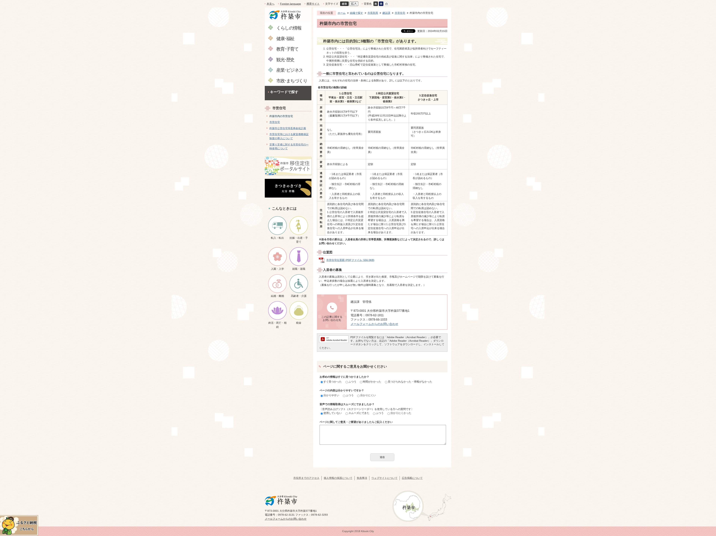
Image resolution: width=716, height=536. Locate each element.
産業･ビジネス (289, 70)
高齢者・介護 (299, 295)
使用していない (333, 412)
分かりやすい (331, 395)
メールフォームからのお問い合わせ (374, 324)
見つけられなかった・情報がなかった (410, 381)
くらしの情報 (288, 28)
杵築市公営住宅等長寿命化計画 (287, 128)
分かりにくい (368, 395)
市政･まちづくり (291, 80)
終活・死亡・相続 (277, 324)
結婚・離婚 (277, 295)
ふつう (352, 381)
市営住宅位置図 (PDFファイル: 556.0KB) (350, 260)
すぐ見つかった (333, 381)
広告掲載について (412, 477)
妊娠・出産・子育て (299, 239)
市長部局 (373, 12)
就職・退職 (298, 268)
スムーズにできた (358, 412)
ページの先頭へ (706, 509)
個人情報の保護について (338, 477)
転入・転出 (277, 237)
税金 (298, 322)
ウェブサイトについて (384, 477)
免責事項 (362, 477)
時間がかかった (372, 381)
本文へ (270, 3)
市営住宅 (279, 108)
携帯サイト (313, 3)
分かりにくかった (400, 412)
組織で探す (356, 12)
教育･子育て (287, 49)
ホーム (342, 12)
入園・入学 (277, 268)
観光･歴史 (285, 59)
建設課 (386, 12)
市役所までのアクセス (306, 477)
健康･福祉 (285, 38)
